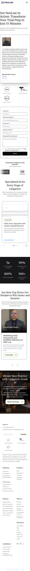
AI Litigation (6, 473)
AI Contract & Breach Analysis (7, 476)
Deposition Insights (8, 510)
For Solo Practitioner (20, 509)
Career (18, 539)
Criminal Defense (7, 489)
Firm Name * (6, 123)
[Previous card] (3, 245)
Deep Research (6, 502)
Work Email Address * (8, 117)
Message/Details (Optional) (10, 136)
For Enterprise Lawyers (20, 513)
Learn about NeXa (8, 240)
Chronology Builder (8, 506)
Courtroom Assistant (19, 478)
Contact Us (19, 536)
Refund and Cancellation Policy (8, 554)
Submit (15, 153)
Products (20, 468)
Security (19, 502)
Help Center (20, 534)
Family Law (6, 486)
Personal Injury (7, 484)
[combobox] (15, 132)
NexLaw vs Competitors (20, 516)
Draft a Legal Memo (8, 513)
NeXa (18, 471)
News (18, 530)
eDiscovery (5, 471)
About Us (19, 504)
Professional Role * (8, 130)
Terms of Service (7, 547)
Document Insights (8, 508)
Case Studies (20, 525)
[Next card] (26, 245)
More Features (6, 515)
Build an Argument (8, 504)
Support (19, 532)
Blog (18, 528)
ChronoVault (20, 473)
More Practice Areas (8, 491)
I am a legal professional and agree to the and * (16, 149)
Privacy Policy (15, 150)
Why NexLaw (20, 506)
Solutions (6, 468)
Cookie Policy (6, 551)
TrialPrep (19, 475)
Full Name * (6, 111)
